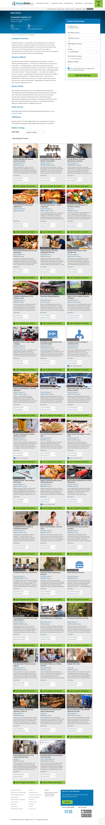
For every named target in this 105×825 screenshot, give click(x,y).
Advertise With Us (33, 792)
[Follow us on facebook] (66, 811)
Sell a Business (68, 3)
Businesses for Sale (42, 3)
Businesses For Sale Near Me (18, 792)
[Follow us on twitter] (70, 811)
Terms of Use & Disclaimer (76, 70)
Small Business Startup (17, 808)
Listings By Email (51, 9)
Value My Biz (78, 9)
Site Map (31, 804)
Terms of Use (32, 808)
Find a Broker (79, 3)
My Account (90, 9)
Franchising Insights (34, 797)
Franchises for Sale (57, 3)
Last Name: (73, 38)
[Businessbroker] (22, 3)
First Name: (73, 32)
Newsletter (14, 804)
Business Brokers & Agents (18, 799)
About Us (31, 790)
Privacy (31, 806)
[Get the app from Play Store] (86, 815)
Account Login (32, 802)
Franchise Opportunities (17, 795)
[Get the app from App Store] (86, 811)
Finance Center (60, 9)
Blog (84, 9)
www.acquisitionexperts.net (35, 29)
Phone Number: (75, 56)
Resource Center (70, 9)
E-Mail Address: (75, 43)
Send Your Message (82, 75)
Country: (70, 49)
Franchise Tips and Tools (35, 795)
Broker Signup (89, 3)
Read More (17, 175)
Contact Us (32, 799)
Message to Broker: (73, 61)
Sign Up (67, 802)
